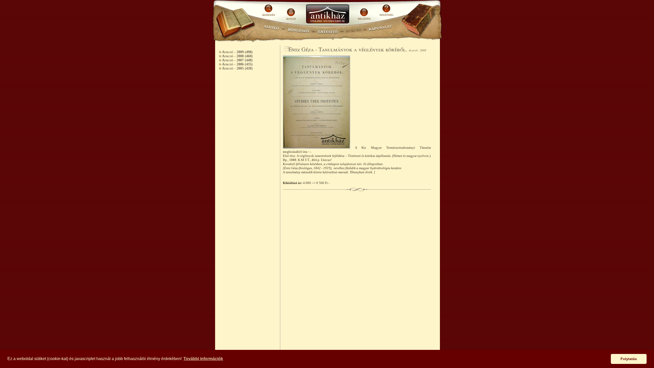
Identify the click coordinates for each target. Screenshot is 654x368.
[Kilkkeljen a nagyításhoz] (319, 148)
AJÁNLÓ (271, 29)
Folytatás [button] (629, 359)
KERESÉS (269, 12)
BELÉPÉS (365, 12)
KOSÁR (291, 12)
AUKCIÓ (353, 29)
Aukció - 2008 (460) (237, 56)
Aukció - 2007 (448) (237, 60)
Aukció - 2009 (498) (237, 52)
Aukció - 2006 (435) (237, 64)
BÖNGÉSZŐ (298, 29)
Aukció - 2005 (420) (237, 68)
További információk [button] (203, 358)
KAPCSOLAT (380, 29)
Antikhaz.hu (327, 14)
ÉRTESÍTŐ (327, 29)
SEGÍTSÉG (386, 12)
